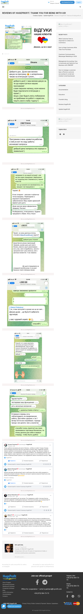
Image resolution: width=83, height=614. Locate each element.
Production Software (8, 588)
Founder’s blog (63, 99)
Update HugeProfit (64, 109)
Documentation (63, 89)
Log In (79, 2)
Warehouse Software (9, 586)
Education (62, 94)
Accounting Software (8, 584)
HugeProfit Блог (46, 610)
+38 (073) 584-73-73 (41, 593)
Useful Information (8, 592)
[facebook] (63, 134)
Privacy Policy (26, 603)
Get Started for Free (67, 2)
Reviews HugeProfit (65, 104)
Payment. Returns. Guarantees (49, 603)
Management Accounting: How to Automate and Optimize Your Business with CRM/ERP (68, 63)
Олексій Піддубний (20, 547)
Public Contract (35, 603)
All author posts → (20, 557)
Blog (4, 590)
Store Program (7, 582)
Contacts (5, 596)
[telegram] (60, 134)
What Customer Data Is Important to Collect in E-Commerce (66, 40)
